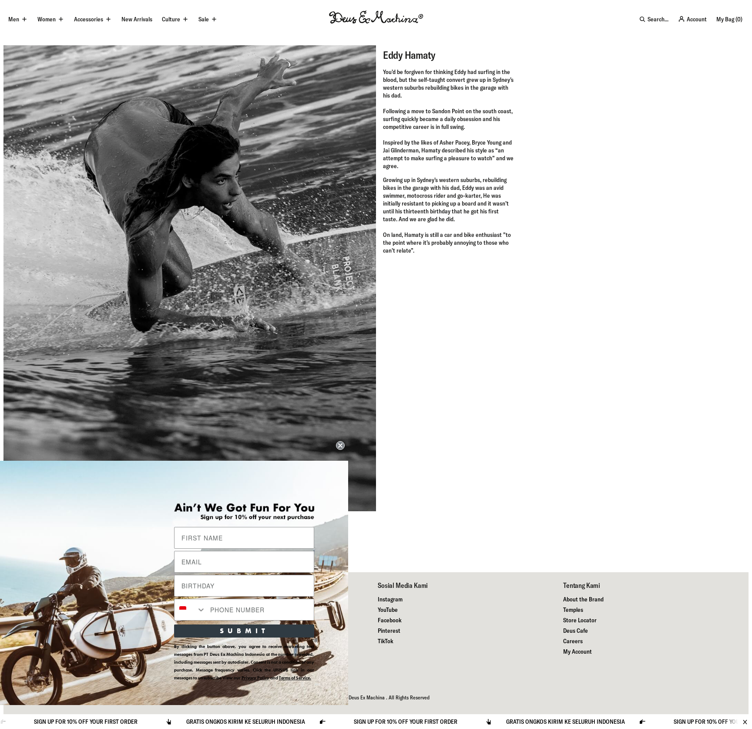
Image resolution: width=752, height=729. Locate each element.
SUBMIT (244, 630)
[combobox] (190, 609)
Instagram (390, 599)
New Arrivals (136, 19)
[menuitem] (137, 19)
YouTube (388, 610)
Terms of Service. (295, 678)
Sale (203, 19)
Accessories (88, 19)
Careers (573, 641)
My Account (577, 651)
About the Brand (583, 599)
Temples (573, 610)
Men (13, 19)
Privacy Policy (255, 678)
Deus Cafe (575, 630)
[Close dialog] (340, 445)
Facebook (390, 620)
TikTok (385, 641)
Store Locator (580, 620)
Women (46, 19)
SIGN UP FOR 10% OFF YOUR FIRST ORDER (352, 722)
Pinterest (389, 630)
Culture (171, 19)
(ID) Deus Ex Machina (363, 697)
